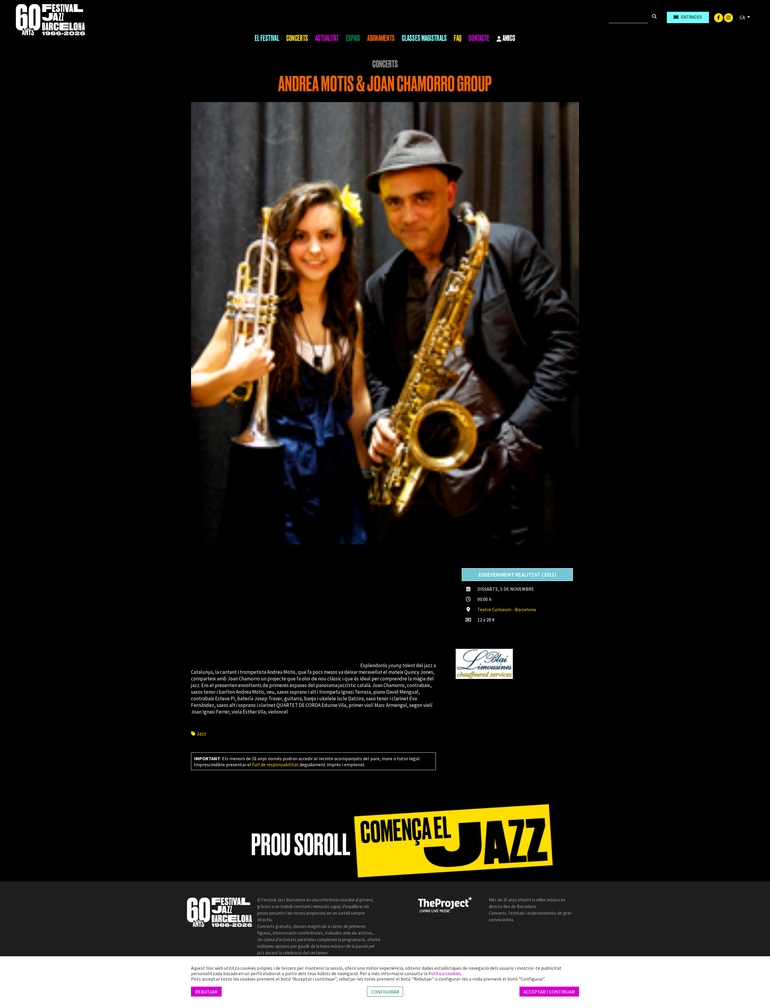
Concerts (297, 38)
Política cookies (444, 973)
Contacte (479, 38)
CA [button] (743, 17)
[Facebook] (719, 17)
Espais (353, 38)
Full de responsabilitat (275, 764)
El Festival (267, 38)
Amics (509, 38)
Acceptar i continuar (549, 991)
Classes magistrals (424, 38)
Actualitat (327, 38)
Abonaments (381, 38)
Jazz (201, 733)
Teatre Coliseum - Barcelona (506, 609)
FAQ (457, 38)
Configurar (385, 991)
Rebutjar (206, 991)
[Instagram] (728, 17)
